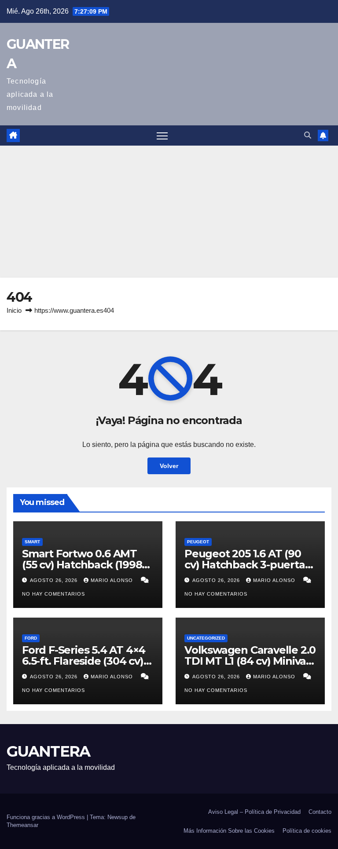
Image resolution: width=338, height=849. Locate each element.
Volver (169, 465)
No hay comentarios (53, 593)
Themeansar (22, 825)
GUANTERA (48, 751)
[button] (307, 135)
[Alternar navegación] (162, 136)
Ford (31, 638)
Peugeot (198, 541)
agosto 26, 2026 (54, 580)
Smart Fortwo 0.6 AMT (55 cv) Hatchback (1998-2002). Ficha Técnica (83, 564)
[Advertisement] (169, 211)
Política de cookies (307, 830)
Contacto (320, 812)
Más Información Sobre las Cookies (229, 830)
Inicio (14, 310)
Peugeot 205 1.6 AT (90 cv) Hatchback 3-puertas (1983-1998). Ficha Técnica (250, 564)
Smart (32, 541)
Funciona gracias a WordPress (47, 817)
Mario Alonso (113, 580)
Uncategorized (206, 638)
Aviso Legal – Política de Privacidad (254, 812)
